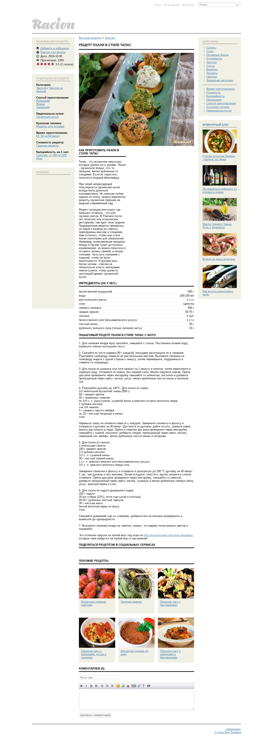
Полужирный (81, 686)
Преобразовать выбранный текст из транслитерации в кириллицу (143, 686)
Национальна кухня (219, 110)
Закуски (41, 88)
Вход (157, 4)
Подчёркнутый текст (91, 686)
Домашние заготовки (219, 80)
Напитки (211, 76)
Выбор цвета (127, 686)
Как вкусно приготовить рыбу (218, 293)
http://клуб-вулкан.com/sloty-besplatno (168, 535)
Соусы (210, 65)
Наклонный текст (86, 686)
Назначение (214, 99)
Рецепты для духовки (50, 126)
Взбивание (43, 100)
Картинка (123, 686)
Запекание (43, 107)
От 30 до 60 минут (48, 136)
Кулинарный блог (216, 124)
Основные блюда (217, 55)
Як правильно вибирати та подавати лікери (220, 190)
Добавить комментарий (95, 715)
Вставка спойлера (148, 686)
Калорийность (215, 96)
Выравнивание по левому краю (102, 686)
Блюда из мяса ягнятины (219, 259)
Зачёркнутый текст (96, 686)
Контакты (188, 4)
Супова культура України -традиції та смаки (219, 157)
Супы (209, 51)
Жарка (40, 104)
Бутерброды (214, 58)
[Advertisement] (53, 241)
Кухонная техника (217, 107)
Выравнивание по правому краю (112, 686)
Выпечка (212, 69)
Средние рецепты (47, 145)
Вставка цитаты (138, 686)
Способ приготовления (221, 103)
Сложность (213, 92)
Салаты (211, 47)
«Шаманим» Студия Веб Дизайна (227, 731)
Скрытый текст (133, 686)
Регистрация (172, 4)
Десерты (212, 73)
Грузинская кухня (47, 116)
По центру (107, 686)
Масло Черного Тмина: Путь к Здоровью (217, 226)
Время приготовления (220, 88)
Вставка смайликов (118, 686)
